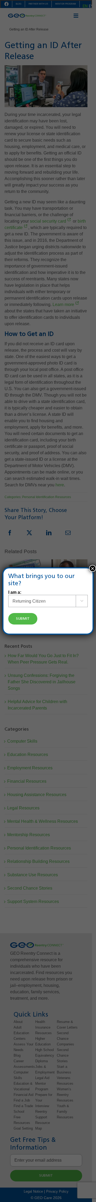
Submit (23, 619)
